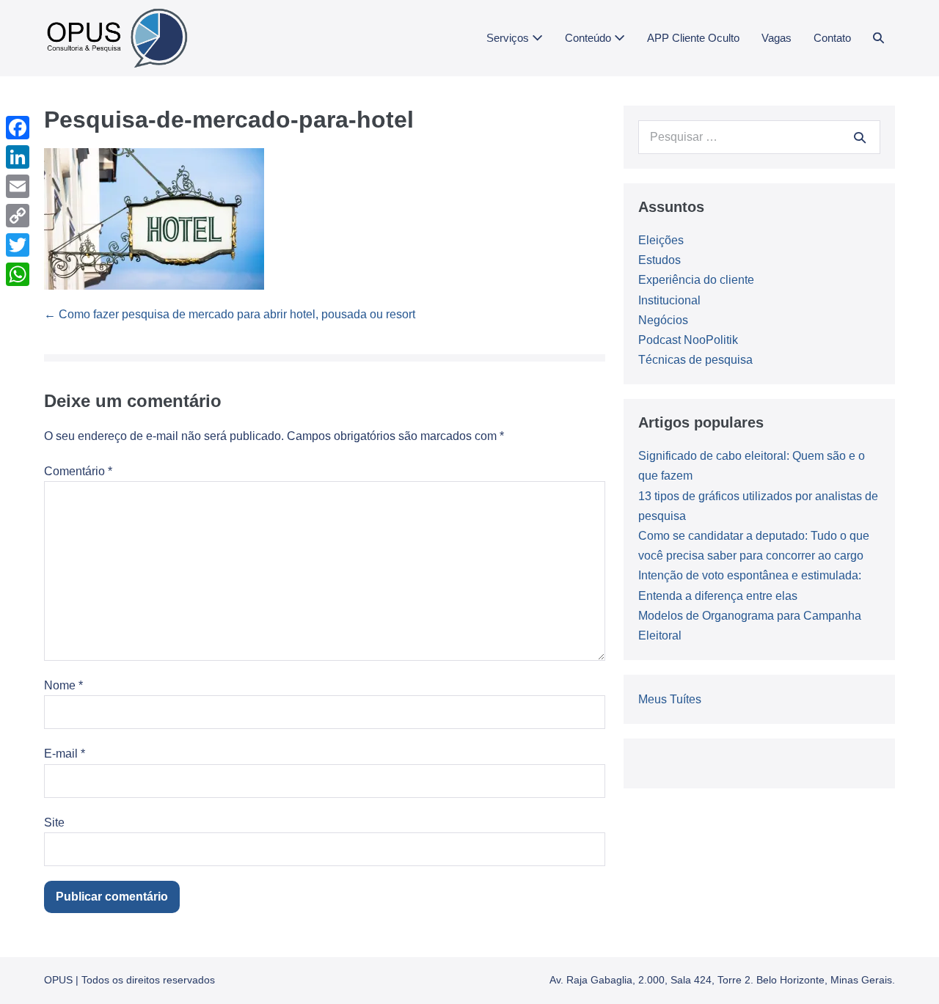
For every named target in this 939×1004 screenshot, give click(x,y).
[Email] (17, 186)
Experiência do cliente (696, 280)
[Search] (860, 137)
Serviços (509, 38)
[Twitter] (17, 245)
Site (54, 822)
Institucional (669, 300)
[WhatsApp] (17, 274)
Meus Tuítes (669, 699)
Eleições (661, 240)
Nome (63, 685)
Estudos (659, 260)
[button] (878, 38)
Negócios (663, 320)
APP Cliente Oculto (693, 38)
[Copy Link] (17, 215)
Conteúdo (589, 38)
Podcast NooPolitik (688, 340)
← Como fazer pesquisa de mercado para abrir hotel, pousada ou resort (229, 314)
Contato (832, 38)
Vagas (776, 38)
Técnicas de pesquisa (695, 359)
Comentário (78, 471)
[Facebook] (17, 127)
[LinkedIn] (17, 157)
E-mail (64, 753)
